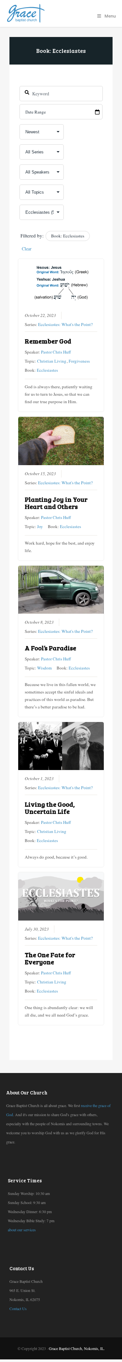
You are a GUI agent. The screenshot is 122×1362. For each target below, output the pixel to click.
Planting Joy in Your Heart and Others (56, 503)
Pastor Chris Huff (56, 352)
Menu (110, 16)
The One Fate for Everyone (50, 958)
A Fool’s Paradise (50, 647)
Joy (40, 526)
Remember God (48, 340)
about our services (22, 1229)
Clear (27, 249)
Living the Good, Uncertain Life (50, 808)
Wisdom (44, 668)
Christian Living (51, 361)
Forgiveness (79, 361)
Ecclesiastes (47, 370)
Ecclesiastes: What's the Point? (65, 324)
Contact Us (18, 1308)
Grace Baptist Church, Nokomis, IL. (77, 1348)
